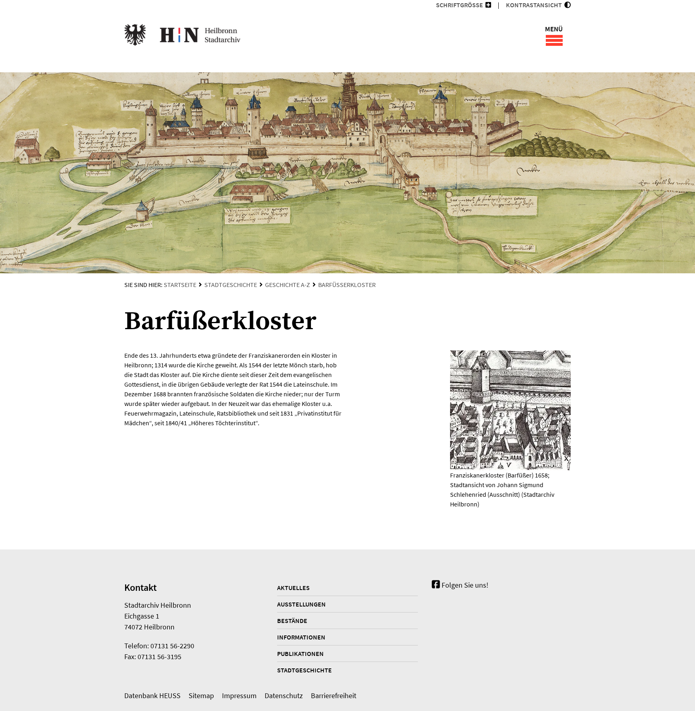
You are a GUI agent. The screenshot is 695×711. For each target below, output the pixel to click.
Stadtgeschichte (230, 285)
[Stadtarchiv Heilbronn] (182, 36)
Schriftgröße (459, 5)
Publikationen (300, 654)
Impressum (239, 695)
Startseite (180, 285)
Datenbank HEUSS (152, 695)
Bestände (292, 621)
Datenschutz (284, 695)
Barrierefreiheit (333, 695)
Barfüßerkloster (347, 285)
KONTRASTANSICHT (535, 5)
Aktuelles (293, 588)
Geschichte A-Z (287, 285)
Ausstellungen (301, 604)
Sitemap (201, 695)
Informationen (301, 637)
